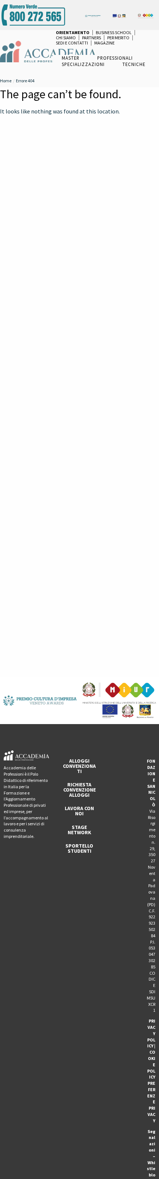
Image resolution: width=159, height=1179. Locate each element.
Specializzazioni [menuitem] (83, 64)
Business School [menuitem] (114, 32)
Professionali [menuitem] (115, 58)
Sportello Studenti (79, 848)
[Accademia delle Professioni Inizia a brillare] (48, 51)
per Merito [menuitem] (118, 37)
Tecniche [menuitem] (133, 64)
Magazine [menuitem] (104, 43)
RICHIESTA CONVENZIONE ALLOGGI (79, 789)
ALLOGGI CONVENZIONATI (79, 766)
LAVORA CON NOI (79, 811)
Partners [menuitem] (91, 37)
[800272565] (33, 14)
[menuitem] (72, 32)
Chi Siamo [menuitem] (66, 37)
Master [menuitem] (71, 58)
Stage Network (79, 830)
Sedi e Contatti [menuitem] (72, 43)
